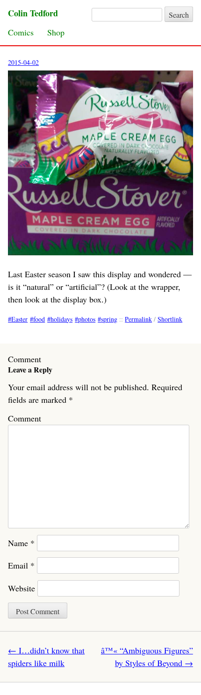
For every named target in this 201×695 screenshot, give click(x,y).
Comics (21, 32)
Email (21, 565)
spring (109, 319)
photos (86, 319)
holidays (61, 319)
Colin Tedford (33, 13)
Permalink (138, 319)
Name (21, 542)
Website (21, 588)
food (39, 319)
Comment (24, 418)
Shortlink (170, 319)
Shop (56, 32)
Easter (19, 319)
